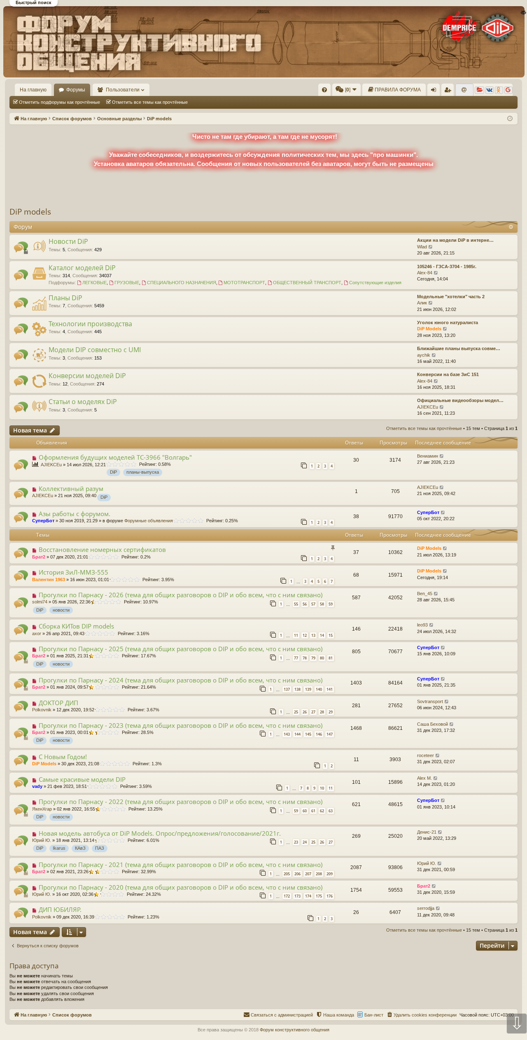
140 (319, 689)
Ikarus (59, 848)
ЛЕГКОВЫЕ (94, 282)
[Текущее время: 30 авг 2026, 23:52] (510, 119)
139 (308, 689)
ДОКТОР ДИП (58, 703)
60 (305, 810)
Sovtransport (430, 701)
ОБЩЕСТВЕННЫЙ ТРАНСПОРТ (307, 282)
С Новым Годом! (63, 757)
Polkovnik (41, 709)
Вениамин (427, 455)
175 (319, 896)
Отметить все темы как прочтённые (150, 102)
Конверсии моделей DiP (87, 375)
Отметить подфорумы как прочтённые (59, 102)
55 (296, 604)
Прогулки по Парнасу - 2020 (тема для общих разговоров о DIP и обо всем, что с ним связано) (180, 887)
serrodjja (425, 908)
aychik (423, 355)
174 (308, 896)
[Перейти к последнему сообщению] (442, 456)
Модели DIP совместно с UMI (95, 349)
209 (329, 873)
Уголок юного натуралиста (447, 322)
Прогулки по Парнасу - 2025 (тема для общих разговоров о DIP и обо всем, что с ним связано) (180, 649)
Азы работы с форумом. (74, 513)
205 (287, 873)
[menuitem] (324, 90)
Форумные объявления (148, 520)
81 (331, 658)
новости (61, 610)
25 (296, 712)
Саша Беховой (432, 724)
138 (297, 689)
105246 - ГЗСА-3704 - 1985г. (446, 266)
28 (322, 712)
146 (319, 734)
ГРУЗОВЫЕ (126, 282)
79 (313, 658)
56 (305, 604)
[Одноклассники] (499, 90)
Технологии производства (90, 323)
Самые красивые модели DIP (82, 779)
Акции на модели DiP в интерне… (455, 240)
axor (36, 633)
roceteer (425, 755)
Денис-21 (426, 832)
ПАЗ (99, 848)
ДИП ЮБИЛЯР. (60, 909)
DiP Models (429, 328)
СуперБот (43, 520)
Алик (422, 302)
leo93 (422, 624)
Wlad (422, 246)
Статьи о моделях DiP (83, 401)
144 (297, 734)
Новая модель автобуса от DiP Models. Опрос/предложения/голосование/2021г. (160, 833)
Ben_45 (424, 593)
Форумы (75, 90)
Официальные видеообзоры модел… (460, 400)
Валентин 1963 (48, 579)
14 (322, 635)
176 (329, 896)
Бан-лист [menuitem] (373, 1014)
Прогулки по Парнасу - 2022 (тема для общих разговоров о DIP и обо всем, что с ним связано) (180, 801)
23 (296, 842)
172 (287, 896)
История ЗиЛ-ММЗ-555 (73, 572)
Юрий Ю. (41, 840)
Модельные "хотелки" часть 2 (451, 296)
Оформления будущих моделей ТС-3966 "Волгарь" (115, 457)
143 (287, 734)
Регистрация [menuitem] (449, 91)
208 (319, 873)
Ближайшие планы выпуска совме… (458, 348)
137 (287, 689)
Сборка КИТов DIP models (76, 626)
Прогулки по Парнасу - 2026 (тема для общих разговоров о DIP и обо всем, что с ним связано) (180, 595)
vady (37, 786)
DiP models (30, 211)
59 (331, 604)
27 (313, 712)
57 (313, 604)
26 (305, 712)
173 (297, 896)
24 (305, 842)
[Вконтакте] (489, 90)
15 (331, 635)
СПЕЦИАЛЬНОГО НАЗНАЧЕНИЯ (181, 282)
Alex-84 (424, 272)
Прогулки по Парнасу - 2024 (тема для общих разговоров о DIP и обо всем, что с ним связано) (180, 680)
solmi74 (39, 601)
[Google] (508, 90)
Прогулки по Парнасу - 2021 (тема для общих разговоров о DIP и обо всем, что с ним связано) (180, 864)
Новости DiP (68, 241)
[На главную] (263, 41)
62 (322, 810)
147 (329, 734)
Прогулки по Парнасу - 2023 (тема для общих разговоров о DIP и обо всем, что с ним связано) (180, 725)
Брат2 (38, 556)
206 (297, 873)
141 (329, 689)
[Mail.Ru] (464, 90)
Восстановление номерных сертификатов (102, 549)
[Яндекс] (479, 90)
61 (313, 810)
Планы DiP (65, 297)
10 (322, 788)
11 (296, 635)
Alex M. (424, 778)
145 (308, 734)
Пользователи (123, 90)
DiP (113, 472)
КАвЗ (80, 848)
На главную (33, 90)
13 (313, 635)
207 (308, 873)
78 (305, 658)
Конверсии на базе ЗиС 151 (448, 374)
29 (331, 712)
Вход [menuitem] (435, 91)
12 (305, 635)
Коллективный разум (71, 488)
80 (322, 658)
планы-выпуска (142, 472)
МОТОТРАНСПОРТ (244, 282)
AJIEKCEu (427, 406)
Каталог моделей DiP (82, 267)
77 (296, 658)
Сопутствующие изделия (375, 282)
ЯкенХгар (42, 808)
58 (322, 604)
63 (331, 810)
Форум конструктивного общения (294, 1029)
